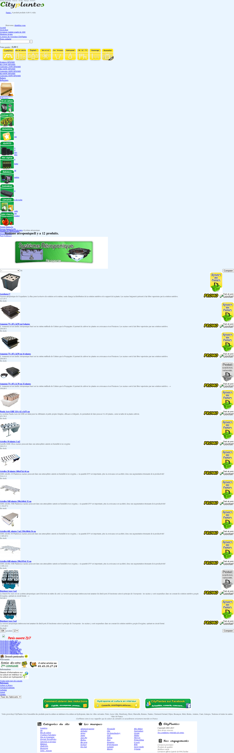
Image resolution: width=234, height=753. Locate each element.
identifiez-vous (20, 25)
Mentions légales (6, 34)
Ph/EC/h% (44, 746)
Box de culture (45, 732)
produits (9, 630)
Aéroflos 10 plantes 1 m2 (10, 441)
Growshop (4, 29)
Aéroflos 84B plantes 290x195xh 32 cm (15, 561)
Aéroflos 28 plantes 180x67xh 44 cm (14, 471)
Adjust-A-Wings (6, 685)
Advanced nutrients (7, 687)
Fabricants (4, 683)
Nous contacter (5, 38)
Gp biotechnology (113, 733)
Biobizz (83, 739)
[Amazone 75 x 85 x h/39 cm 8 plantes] (10, 321)
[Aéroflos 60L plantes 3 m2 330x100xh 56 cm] (10, 529)
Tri (21, 270)
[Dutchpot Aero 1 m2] (10, 589)
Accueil (3, 27)
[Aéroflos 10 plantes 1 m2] (10, 439)
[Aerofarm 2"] (10, 292)
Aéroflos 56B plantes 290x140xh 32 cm (15, 501)
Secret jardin (139, 746)
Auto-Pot (84, 737)
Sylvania (137, 749)
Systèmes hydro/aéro (15, 230)
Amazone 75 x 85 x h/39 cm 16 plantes (15, 353)
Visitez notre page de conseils (11, 680)
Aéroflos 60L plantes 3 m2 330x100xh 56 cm (18, 531)
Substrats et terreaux (48, 741)
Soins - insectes (46, 750)
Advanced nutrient (87, 728)
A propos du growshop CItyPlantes (13, 36)
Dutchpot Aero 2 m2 (8, 621)
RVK (136, 744)
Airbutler (3, 690)
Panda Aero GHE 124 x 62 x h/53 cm (15, 411)
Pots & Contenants (47, 737)
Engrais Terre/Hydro (48, 739)
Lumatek (110, 746)
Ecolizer (84, 744)
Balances (43, 743)
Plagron (137, 737)
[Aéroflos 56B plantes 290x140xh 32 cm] (10, 499)
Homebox (110, 742)
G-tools (137, 742)
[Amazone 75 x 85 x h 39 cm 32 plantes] (10, 381)
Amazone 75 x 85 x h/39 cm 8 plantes (15, 324)
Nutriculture (138, 731)
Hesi (108, 739)
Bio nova (84, 742)
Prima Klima (139, 739)
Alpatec (3, 694)
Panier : (9, 12)
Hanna (109, 737)
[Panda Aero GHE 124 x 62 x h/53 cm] (10, 409)
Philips (136, 735)
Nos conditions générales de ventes (171, 732)
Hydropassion (112, 744)
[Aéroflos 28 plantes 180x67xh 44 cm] (10, 469)
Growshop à (9, 640)
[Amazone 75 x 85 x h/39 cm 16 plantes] (10, 351)
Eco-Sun (84, 746)
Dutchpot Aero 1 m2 (8, 591)
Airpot (2, 692)
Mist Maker (138, 728)
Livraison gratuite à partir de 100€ (12, 32)
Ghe (108, 731)
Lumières (43, 728)
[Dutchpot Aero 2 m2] (10, 619)
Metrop (110, 749)
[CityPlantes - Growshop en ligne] (25, 8)
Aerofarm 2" (5, 294)
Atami (83, 735)
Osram (136, 733)
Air (41, 730)
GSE (108, 735)
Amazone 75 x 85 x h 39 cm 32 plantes (15, 383)
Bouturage (44, 748)
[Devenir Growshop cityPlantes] (14, 657)
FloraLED (111, 728)
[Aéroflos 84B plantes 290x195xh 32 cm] (10, 559)
